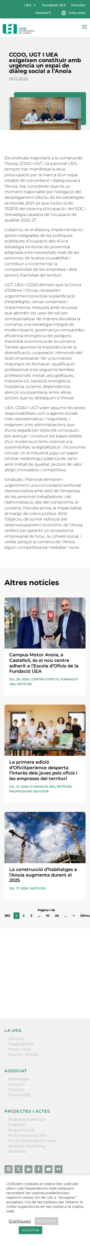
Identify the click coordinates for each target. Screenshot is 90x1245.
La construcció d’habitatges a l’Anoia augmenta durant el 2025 (43, 875)
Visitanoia (17, 1151)
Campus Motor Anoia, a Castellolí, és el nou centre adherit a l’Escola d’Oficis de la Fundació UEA (43, 663)
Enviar (74, 997)
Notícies (24, 684)
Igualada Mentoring (26, 1145)
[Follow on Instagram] (8, 1169)
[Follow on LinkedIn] (28, 1169)
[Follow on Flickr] (58, 1169)
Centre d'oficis (45, 679)
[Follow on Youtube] (48, 1169)
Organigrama (21, 1043)
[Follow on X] (18, 1169)
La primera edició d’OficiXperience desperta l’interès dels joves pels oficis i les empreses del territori (43, 770)
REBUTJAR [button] (46, 1221)
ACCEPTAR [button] (30, 1230)
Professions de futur (29, 791)
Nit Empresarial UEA (27, 1135)
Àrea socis (77, 13)
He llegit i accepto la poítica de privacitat (40, 988)
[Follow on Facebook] (38, 1169)
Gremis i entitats (23, 1054)
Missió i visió (19, 1049)
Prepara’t (16, 1124)
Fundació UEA (54, 5)
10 (47, 915)
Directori (78, 5)
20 (57, 915)
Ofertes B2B (19, 1094)
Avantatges (19, 1079)
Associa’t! (43, 13)
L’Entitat (16, 1038)
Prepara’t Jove (21, 1130)
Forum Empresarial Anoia (32, 1140)
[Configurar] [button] (20, 1221)
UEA (28, 5)
